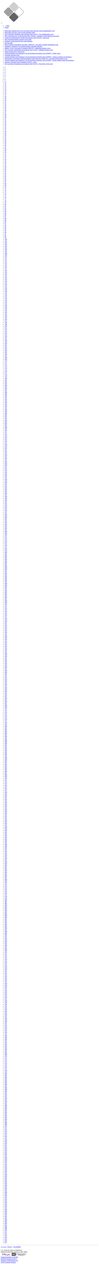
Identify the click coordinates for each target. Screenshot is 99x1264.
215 (6, 439)
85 (5, 213)
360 (6, 691)
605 (6, 1117)
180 (6, 378)
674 (6, 1237)
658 (6, 1209)
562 (6, 1042)
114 (6, 263)
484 (6, 907)
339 (6, 655)
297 (6, 582)
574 (6, 1063)
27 (5, 112)
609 (6, 1124)
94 (5, 229)
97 (5, 234)
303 (6, 592)
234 (6, 472)
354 (6, 681)
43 (5, 140)
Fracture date (9, 43)
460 (6, 865)
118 (6, 270)
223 (6, 453)
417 (6, 790)
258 (6, 514)
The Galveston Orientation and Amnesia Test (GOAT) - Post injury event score (29, 64)
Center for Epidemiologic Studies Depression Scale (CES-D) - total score (27, 38)
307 (6, 599)
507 (6, 947)
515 (6, 961)
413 (6, 783)
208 (6, 427)
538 (6, 1001)
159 (6, 342)
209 (6, 429)
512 (6, 955)
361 (6, 693)
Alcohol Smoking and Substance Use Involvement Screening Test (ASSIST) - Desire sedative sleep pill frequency (39, 60)
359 (6, 689)
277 (6, 547)
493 (6, 922)
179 (6, 376)
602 (6, 1112)
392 (6, 747)
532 (6, 990)
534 (6, 994)
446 (6, 841)
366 (6, 702)
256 (6, 510)
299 (6, 585)
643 (6, 1183)
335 (6, 648)
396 (6, 754)
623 (6, 1148)
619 (6, 1141)
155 (6, 335)
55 (5, 161)
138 (6, 305)
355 (6, 682)
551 (6, 1023)
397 (6, 755)
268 (6, 531)
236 (6, 476)
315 (6, 613)
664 (6, 1220)
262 (6, 521)
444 (6, 837)
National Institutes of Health (9, 1257)
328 (6, 635)
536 (6, 997)
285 (6, 561)
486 (6, 910)
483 (6, 905)
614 (6, 1133)
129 (6, 289)
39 (5, 133)
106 (6, 249)
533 (6, 992)
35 (5, 126)
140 (6, 309)
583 (6, 1079)
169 (6, 359)
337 (6, 651)
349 (6, 672)
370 (6, 709)
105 (6, 248)
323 (6, 627)
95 (5, 230)
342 (6, 660)
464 (6, 872)
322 (6, 625)
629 (6, 1159)
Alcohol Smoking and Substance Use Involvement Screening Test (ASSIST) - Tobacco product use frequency (38, 57)
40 (5, 135)
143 (6, 314)
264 (6, 524)
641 (6, 1180)
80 (5, 204)
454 (6, 855)
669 (6, 1228)
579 (6, 1072)
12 (5, 86)
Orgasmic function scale (12, 55)
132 (6, 295)
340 (6, 656)
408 (6, 775)
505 (6, 943)
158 (6, 340)
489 (6, 915)
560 (6, 1039)
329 (6, 637)
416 (6, 789)
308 (6, 601)
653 (6, 1201)
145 (6, 317)
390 (6, 743)
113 (6, 262)
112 (6, 260)
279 (6, 550)
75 (5, 196)
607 (6, 1121)
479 (6, 898)
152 (6, 329)
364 (6, 698)
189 (6, 394)
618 (6, 1140)
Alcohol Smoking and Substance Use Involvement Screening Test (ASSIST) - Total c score (32, 53)
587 (6, 1086)
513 (6, 957)
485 (6, 908)
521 (6, 971)
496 (6, 928)
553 (6, 1027)
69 (5, 185)
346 (6, 667)
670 (6, 1230)
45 (5, 143)
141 (6, 310)
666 (6, 1223)
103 (6, 244)
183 (6, 383)
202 (6, 416)
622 (6, 1147)
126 (6, 284)
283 (6, 557)
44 (5, 142)
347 (6, 669)
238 (6, 479)
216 (6, 441)
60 (5, 169)
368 (6, 705)
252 (6, 503)
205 (6, 422)
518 (6, 966)
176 (6, 371)
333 (6, 644)
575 (6, 1065)
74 (5, 194)
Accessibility (17, 1247)
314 (6, 611)
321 (6, 623)
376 (6, 719)
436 (6, 823)
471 (6, 884)
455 (6, 856)
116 (6, 267)
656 (6, 1206)
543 (6, 1009)
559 (6, 1037)
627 (6, 1155)
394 (6, 750)
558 (6, 1035)
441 (6, 832)
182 (6, 382)
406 (6, 771)
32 (5, 121)
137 (6, 303)
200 (6, 413)
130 (6, 291)
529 (6, 985)
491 (6, 919)
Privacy (9, 1247)
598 (6, 1105)
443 (6, 835)
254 (6, 507)
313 (6, 609)
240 (6, 482)
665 (6, 1221)
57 (5, 164)
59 (5, 168)
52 (5, 156)
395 (6, 752)
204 (6, 420)
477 (6, 895)
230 (6, 465)
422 (6, 799)
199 (6, 411)
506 (6, 945)
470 (6, 882)
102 (6, 243)
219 (6, 446)
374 (6, 715)
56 (5, 163)
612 (6, 1129)
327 (6, 634)
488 (6, 914)
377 (6, 721)
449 (6, 846)
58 (5, 166)
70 (5, 187)
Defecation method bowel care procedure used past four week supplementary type (30, 31)
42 (5, 138)
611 (6, 1128)
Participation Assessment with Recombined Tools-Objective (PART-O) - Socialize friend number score (36, 58)
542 (6, 1008)
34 (5, 124)
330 (6, 639)
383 (6, 731)
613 (6, 1131)
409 (6, 776)
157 (6, 338)
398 (6, 757)
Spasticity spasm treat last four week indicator (18, 41)
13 (5, 88)
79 (5, 203)
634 (6, 1168)
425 (6, 804)
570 (6, 1056)
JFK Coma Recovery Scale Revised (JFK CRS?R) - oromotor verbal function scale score (32, 36)
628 (6, 1157)
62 (5, 173)
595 (6, 1100)
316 (6, 615)
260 (6, 517)
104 (6, 246)
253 (6, 505)
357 (6, 686)
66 (5, 180)
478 (6, 896)
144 (6, 316)
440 (6, 830)
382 (6, 729)
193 (6, 401)
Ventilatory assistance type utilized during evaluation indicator (23, 46)
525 (6, 978)
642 (6, 1181)
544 (6, 1011)
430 (6, 813)
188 (6, 392)
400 (6, 761)
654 (6, 1202)
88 (5, 218)
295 (6, 578)
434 (6, 820)
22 (5, 103)
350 (6, 674)
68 (5, 183)
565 (6, 1048)
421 (6, 797)
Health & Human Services (9, 1259)
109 (6, 255)
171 (6, 363)
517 (6, 964)
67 (5, 182)
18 (5, 96)
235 (6, 474)
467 (6, 877)
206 (6, 423)
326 (6, 632)
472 (6, 886)
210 (6, 430)
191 (6, 397)
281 (6, 554)
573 (6, 1061)
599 (6, 1107)
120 (6, 274)
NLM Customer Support (8, 1262)
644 (6, 1185)
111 (6, 258)
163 (6, 349)
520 (6, 969)
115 (6, 265)
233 (6, 470)
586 (6, 1084)
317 (6, 616)
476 (6, 893)
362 (6, 695)
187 (6, 390)
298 (6, 583)
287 (6, 564)
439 (6, 828)
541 (6, 1006)
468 (6, 879)
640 (6, 1178)
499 (6, 933)
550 (6, 1022)
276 (6, 545)
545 (6, 1013)
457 (6, 860)
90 (5, 222)
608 (6, 1122)
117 (6, 269)
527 (6, 982)
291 (6, 571)
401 (6, 762)
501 (6, 936)
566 (6, 1049)
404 (6, 768)
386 (6, 736)
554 (6, 1028)
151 (6, 328)
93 (5, 227)
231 (6, 467)
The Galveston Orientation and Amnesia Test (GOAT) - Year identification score (29, 34)
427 (6, 808)
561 (6, 1041)
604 (6, 1115)
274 (6, 542)
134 (6, 298)
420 (6, 795)
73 (5, 192)
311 (6, 606)
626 (6, 1154)
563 (6, 1044)
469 (6, 881)
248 (6, 496)
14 (5, 90)
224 (6, 455)
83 (5, 209)
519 (6, 968)
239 (6, 481)
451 (6, 849)
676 (6, 1241)
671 (6, 1232)
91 (5, 223)
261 (6, 519)
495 (6, 926)
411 (6, 780)
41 (5, 136)
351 (6, 675)
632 (6, 1164)
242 (6, 486)
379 (6, 724)
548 (6, 1018)
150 (6, 326)
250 (6, 500)
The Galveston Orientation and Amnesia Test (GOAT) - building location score (29, 50)
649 (6, 1194)
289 (6, 568)
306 (6, 597)
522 (6, 973)
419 (6, 794)
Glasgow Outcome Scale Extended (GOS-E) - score (20, 62)
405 (6, 769)
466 (6, 875)
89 (5, 220)
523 (6, 975)
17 (5, 95)
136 (6, 302)
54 (5, 159)
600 (6, 1108)
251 (6, 502)
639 (6, 1176)
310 (6, 604)
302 (6, 590)
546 (6, 1015)
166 (6, 354)
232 (6, 469)
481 (6, 902)
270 (6, 535)
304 (6, 594)
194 (6, 402)
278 (6, 549)
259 (6, 516)
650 (6, 1195)
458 (6, 862)
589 (6, 1089)
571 (6, 1058)
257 (6, 512)
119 (6, 272)
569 (6, 1055)
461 (6, 867)
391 (6, 745)
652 (6, 1199)
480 (6, 900)
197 (6, 408)
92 (5, 225)
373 (6, 714)
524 (6, 976)
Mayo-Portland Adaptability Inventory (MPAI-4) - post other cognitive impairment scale (31, 44)
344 (6, 663)
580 (6, 1074)
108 (6, 253)
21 (5, 102)
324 (6, 629)
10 (5, 83)
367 (6, 703)
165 (6, 352)
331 (6, 641)
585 (6, 1082)
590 (6, 1091)
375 (6, 717)
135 (6, 300)
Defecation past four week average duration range (20, 32)
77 (5, 199)
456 (6, 858)
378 (6, 722)
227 (6, 460)
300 (6, 587)
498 (6, 931)
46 (5, 145)
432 (6, 816)
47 (5, 147)
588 (6, 1088)
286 (6, 562)
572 (6, 1060)
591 (6, 1093)
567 (6, 1051)
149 (6, 324)
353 (6, 679)
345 (6, 665)
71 (5, 189)
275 (6, 543)
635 (6, 1169)
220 (6, 448)
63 (5, 175)
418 (6, 792)
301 (6, 589)
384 (6, 733)
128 (6, 288)
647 (6, 1190)
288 (6, 566)
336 (6, 649)
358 (6, 688)
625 (6, 1152)
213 (6, 436)
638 (6, 1175)
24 (5, 107)
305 (6, 595)
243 (6, 488)
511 (6, 954)
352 (6, 677)
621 (6, 1145)
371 (6, 710)
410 (6, 778)
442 (6, 834)
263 (6, 522)
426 (6, 806)
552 (6, 1025)
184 (6, 385)
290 (6, 569)
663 (6, 1218)
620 (6, 1143)
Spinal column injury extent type (14, 51)
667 (6, 1225)
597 (6, 1103)
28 (5, 114)
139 (6, 307)
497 (6, 929)
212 (6, 434)
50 (5, 152)
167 (6, 356)
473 (6, 888)
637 (6, 1173)
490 (6, 917)
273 (6, 540)
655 (6, 1204)
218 (6, 444)
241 (6, 484)
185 (6, 387)
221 (6, 449)
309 (6, 602)
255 (6, 509)
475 (6, 891)
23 (5, 105)
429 (6, 811)
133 (6, 296)
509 (6, 950)
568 (6, 1053)
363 (6, 696)
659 (6, 1211)
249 (6, 498)
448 (6, 844)
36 (5, 128)
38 (5, 131)
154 (6, 333)
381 (6, 728)
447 (6, 842)
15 (5, 91)
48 (5, 149)
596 (6, 1101)
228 (6, 462)
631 (6, 1162)
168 (6, 357)
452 (6, 851)
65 (5, 178)
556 (6, 1032)
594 (6, 1098)
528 (6, 983)
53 (5, 157)
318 (6, 618)
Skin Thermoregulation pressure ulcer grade (18, 39)
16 (5, 93)
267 (6, 529)
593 (6, 1096)
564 (6, 1046)
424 (6, 802)
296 (6, 580)
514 (6, 959)
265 (6, 526)
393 (6, 749)
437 (6, 825)
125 (6, 283)
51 (5, 154)
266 (6, 528)
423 (6, 801)
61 (5, 171)
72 (5, 190)
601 (6, 1110)
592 (6, 1095)
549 (6, 1020)
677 (6, 1242)
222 (6, 451)
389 (6, 742)
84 (5, 211)
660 (6, 1213)
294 (6, 576)
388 (6, 740)
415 (6, 787)
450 (6, 848)
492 (6, 921)
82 (5, 208)
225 (6, 456)
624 (6, 1150)
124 (6, 281)
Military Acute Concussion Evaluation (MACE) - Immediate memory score (27, 48)
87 (5, 216)
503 (6, 940)
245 (6, 491)
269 (6, 533)
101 (6, 241)
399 (6, 759)
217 (6, 442)
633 (6, 1166)
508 (6, 948)
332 (6, 642)
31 (5, 119)
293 (6, 575)
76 (5, 197)
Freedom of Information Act (9, 1260)
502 (6, 938)
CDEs (7, 26)
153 (6, 331)
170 (6, 361)
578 (6, 1070)
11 (5, 84)
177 (6, 373)
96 (5, 232)
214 (6, 437)
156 (6, 336)
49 (5, 150)
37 (5, 130)
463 (6, 870)
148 (6, 323)
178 (6, 375)
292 (6, 573)
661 (6, 1215)
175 (6, 369)
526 (6, 980)
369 (6, 707)
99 (5, 237)
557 (6, 1034)
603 (6, 1114)
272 (6, 538)
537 (6, 999)
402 (6, 764)
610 (6, 1126)
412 (6, 782)
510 (6, 952)
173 (6, 366)
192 (6, 399)
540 (6, 1004)
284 (6, 559)
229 (6, 463)
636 (6, 1171)
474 (6, 889)
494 (6, 924)
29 (5, 116)
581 (6, 1075)
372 (6, 712)
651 (6, 1197)
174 (6, 368)
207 (6, 425)
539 (6, 1002)
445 (6, 839)
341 (6, 658)
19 (5, 98)
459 (6, 863)
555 (6, 1030)
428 (6, 809)
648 (6, 1192)
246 (6, 493)
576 (6, 1067)
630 (6, 1161)
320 (6, 622)
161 (6, 345)
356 (6, 684)
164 (6, 350)
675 (6, 1239)
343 (6, 662)
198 (6, 409)
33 (5, 123)
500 (6, 935)
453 (6, 853)
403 (6, 766)
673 (6, 1235)
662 (6, 1216)
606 (6, 1119)
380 (6, 726)
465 (6, 874)
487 (6, 912)
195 (6, 404)
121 (6, 276)
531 (6, 988)
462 (6, 868)
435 (6, 822)
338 (6, 653)
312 (6, 608)
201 (6, 415)
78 (5, 201)
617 (6, 1138)
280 (6, 552)
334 (6, 646)
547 (6, 1016)
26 (5, 110)
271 (6, 536)
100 (6, 239)
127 (6, 286)
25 (5, 109)
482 (6, 903)
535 (6, 995)
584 (6, 1081)
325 (6, 630)
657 (6, 1208)
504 (6, 942)
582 (6, 1077)
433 (6, 818)
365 (6, 700)
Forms (7, 27)
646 (6, 1188)
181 (6, 380)
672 (6, 1234)
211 (6, 432)
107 (6, 251)
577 (6, 1068)
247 (6, 495)
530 (6, 987)
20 (5, 100)
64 (5, 176)
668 (6, 1227)
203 (6, 418)
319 (6, 620)
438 (6, 827)
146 (6, 319)
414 (6, 785)
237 (6, 477)
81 (5, 206)
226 (6, 458)
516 (6, 962)
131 (6, 293)
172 (6, 364)
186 (6, 389)
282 (6, 556)
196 (6, 406)
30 (5, 117)
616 (6, 1136)
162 (6, 347)
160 (6, 343)
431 (6, 815)
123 (6, 279)
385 (6, 735)
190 (6, 396)
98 (5, 236)
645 (6, 1187)
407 (6, 773)
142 (6, 312)
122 (6, 277)
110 (6, 256)
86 (5, 215)
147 (6, 321)
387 (6, 738)
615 (6, 1135)
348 (6, 670)
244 (6, 489)
